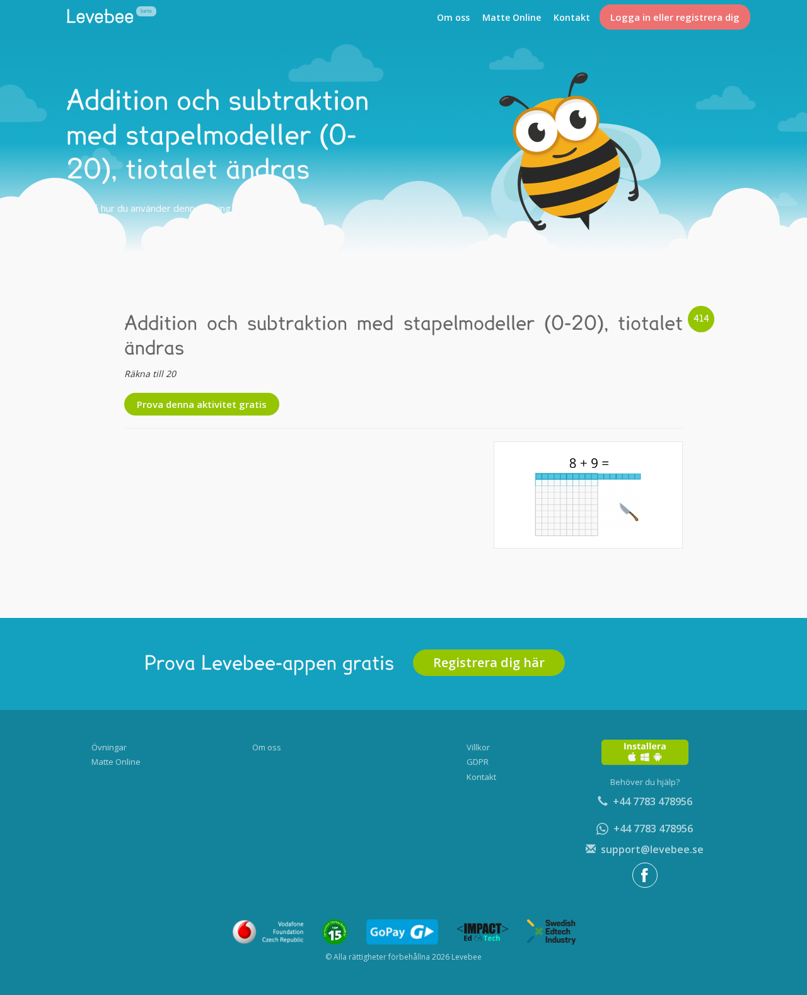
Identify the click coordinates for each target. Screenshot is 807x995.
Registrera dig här (489, 662)
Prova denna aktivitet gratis (202, 404)
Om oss (453, 17)
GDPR (478, 761)
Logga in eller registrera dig (675, 17)
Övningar (109, 747)
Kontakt (572, 17)
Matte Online (511, 17)
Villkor (478, 747)
